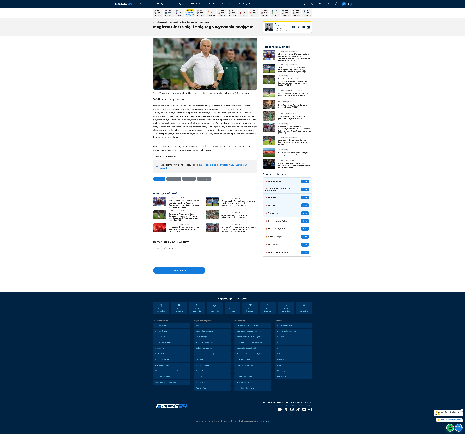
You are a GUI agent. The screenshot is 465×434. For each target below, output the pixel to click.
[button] (304, 4)
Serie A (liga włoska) (204, 348)
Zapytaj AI (459, 427)
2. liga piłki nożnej (162, 365)
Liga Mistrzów (160, 325)
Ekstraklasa (159, 348)
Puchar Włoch (201, 388)
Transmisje (144, 4)
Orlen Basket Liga (243, 382)
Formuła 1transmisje (232, 310)
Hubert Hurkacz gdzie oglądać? (248, 337)
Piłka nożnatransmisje (161, 310)
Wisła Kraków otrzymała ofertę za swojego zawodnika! (293, 154)
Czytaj (305, 181)
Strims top (281, 371)
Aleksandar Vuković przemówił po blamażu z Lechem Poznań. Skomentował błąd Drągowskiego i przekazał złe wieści (184, 204)
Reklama (280, 402)
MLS (197, 325)
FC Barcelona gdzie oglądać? (166, 371)
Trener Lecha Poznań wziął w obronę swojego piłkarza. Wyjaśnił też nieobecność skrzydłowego (238, 203)
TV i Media (226, 4)
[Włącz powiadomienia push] (450, 428)
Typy (181, 4)
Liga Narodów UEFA (163, 342)
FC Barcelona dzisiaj (163, 376)
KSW (279, 365)
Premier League (202, 337)
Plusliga (239, 371)
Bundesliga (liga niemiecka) (207, 342)
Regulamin (290, 402)
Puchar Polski (160, 354)
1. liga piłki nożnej (162, 359)
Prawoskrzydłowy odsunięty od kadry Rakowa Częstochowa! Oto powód (293, 142)
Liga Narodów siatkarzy (286, 331)
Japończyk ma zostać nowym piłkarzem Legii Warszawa (234, 216)
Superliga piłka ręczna (245, 388)
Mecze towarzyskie (284, 325)
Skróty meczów (164, 4)
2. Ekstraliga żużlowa (244, 365)
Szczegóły (265, 421)
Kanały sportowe (246, 4)
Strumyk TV (281, 376)
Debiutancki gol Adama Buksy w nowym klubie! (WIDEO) (292, 106)
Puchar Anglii (201, 371)
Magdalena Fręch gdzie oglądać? (249, 354)
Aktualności (196, 4)
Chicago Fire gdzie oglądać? (166, 382)
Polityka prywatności (304, 402)
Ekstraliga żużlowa (243, 359)
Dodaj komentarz (179, 270)
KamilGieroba (281, 25)
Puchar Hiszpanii (202, 365)
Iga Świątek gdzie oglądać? (247, 325)
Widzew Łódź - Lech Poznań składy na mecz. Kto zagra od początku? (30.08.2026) (186, 229)
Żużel (211, 4)
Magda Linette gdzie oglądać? (248, 348)
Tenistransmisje (179, 310)
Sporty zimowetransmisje (250, 310)
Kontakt (262, 402)
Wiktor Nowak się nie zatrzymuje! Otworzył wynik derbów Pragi (293, 94)
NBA (279, 342)
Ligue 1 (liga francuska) (205, 354)
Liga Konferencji (161, 331)
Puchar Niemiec (202, 382)
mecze (123, 4)
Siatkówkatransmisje (214, 310)
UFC (278, 354)
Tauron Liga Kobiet (244, 376)
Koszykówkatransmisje (304, 310)
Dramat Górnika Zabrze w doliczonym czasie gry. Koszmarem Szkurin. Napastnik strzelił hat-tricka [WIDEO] (238, 229)
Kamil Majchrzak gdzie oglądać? (249, 342)
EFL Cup (199, 376)
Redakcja (271, 402)
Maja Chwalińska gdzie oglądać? (249, 331)
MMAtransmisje (286, 310)
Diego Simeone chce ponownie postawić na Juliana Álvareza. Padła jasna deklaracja (294, 165)
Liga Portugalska (202, 359)
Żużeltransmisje (197, 310)
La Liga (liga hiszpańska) (205, 331)
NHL (278, 348)
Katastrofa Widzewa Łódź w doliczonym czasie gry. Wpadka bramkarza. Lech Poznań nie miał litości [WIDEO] (183, 217)
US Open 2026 (282, 337)
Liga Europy (160, 337)
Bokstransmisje (268, 310)
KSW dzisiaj (282, 359)
